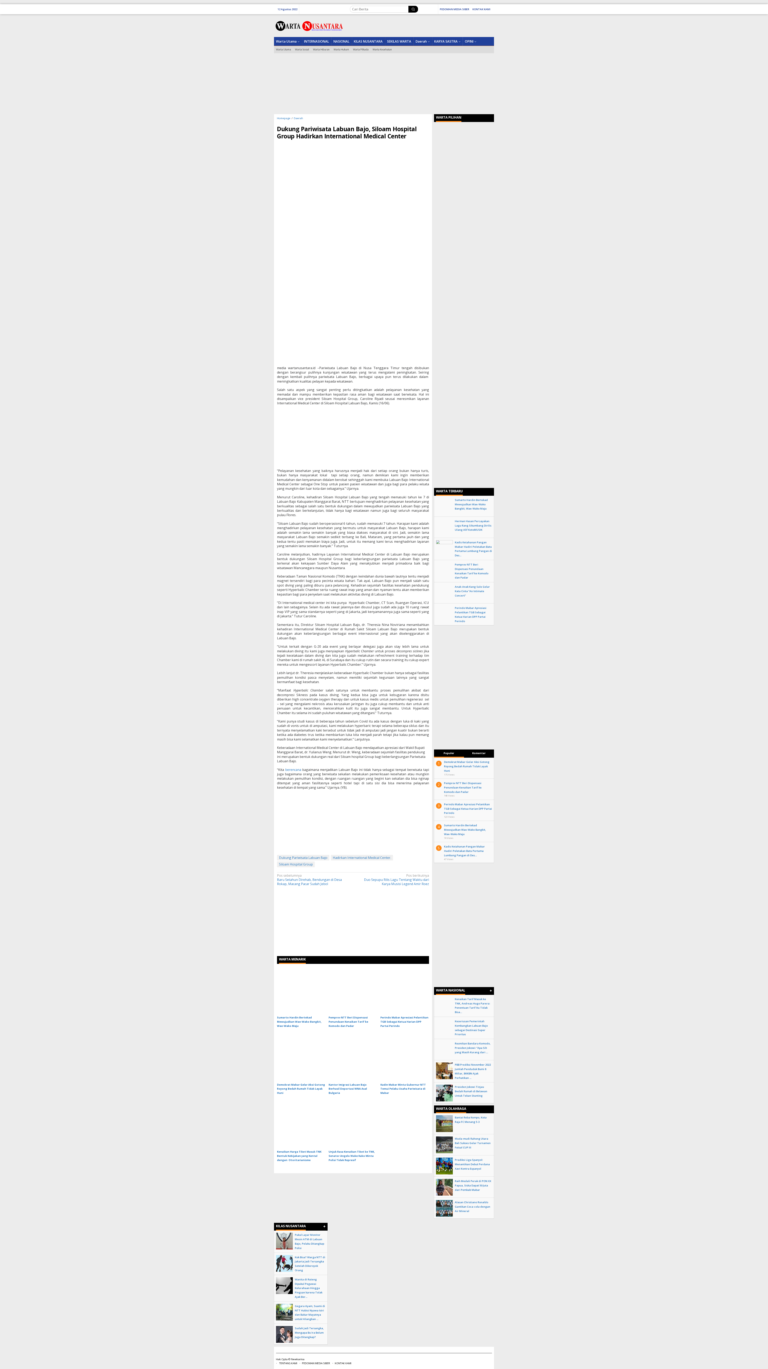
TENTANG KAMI (288, 1363)
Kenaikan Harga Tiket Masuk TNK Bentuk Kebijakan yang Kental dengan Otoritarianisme (299, 1156)
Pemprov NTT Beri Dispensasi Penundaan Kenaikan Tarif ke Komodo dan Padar (348, 1022)
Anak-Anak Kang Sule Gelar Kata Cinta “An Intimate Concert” (472, 591)
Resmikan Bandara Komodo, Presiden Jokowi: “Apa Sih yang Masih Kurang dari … (473, 1048)
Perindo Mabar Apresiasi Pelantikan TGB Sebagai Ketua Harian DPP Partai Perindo (404, 1022)
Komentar (479, 753)
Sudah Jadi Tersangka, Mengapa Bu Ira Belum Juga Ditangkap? (309, 1332)
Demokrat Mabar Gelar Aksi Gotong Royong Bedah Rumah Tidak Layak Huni (301, 1089)
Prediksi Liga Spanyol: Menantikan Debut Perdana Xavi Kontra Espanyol (472, 1164)
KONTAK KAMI (343, 1363)
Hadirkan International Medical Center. (362, 857)
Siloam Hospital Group (296, 864)
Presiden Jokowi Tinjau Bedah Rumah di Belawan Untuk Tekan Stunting (471, 1091)
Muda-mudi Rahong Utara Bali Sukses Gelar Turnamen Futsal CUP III (473, 1143)
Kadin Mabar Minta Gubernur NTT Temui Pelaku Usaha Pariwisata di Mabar (403, 1089)
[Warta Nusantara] (309, 25)
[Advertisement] (384, 83)
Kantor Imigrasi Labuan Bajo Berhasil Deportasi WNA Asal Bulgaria (348, 1089)
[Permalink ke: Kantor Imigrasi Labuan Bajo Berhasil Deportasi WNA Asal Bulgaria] (353, 1057)
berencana (293, 769)
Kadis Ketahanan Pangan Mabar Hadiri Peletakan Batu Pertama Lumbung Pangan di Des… (464, 851)
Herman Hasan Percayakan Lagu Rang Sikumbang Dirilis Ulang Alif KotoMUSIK (473, 525)
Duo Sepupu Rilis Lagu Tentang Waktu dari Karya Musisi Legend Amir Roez (396, 879)
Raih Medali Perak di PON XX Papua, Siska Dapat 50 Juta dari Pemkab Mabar (473, 1185)
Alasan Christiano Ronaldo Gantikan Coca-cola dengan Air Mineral (472, 1206)
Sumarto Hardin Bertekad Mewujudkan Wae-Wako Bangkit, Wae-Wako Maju (299, 1022)
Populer (449, 753)
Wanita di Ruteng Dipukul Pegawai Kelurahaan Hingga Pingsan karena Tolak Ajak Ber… (308, 1288)
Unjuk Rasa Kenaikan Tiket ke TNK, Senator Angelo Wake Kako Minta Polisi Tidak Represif (352, 1156)
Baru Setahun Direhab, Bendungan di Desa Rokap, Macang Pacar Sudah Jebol (309, 879)
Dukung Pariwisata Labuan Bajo (303, 857)
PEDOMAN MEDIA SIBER (316, 1363)
